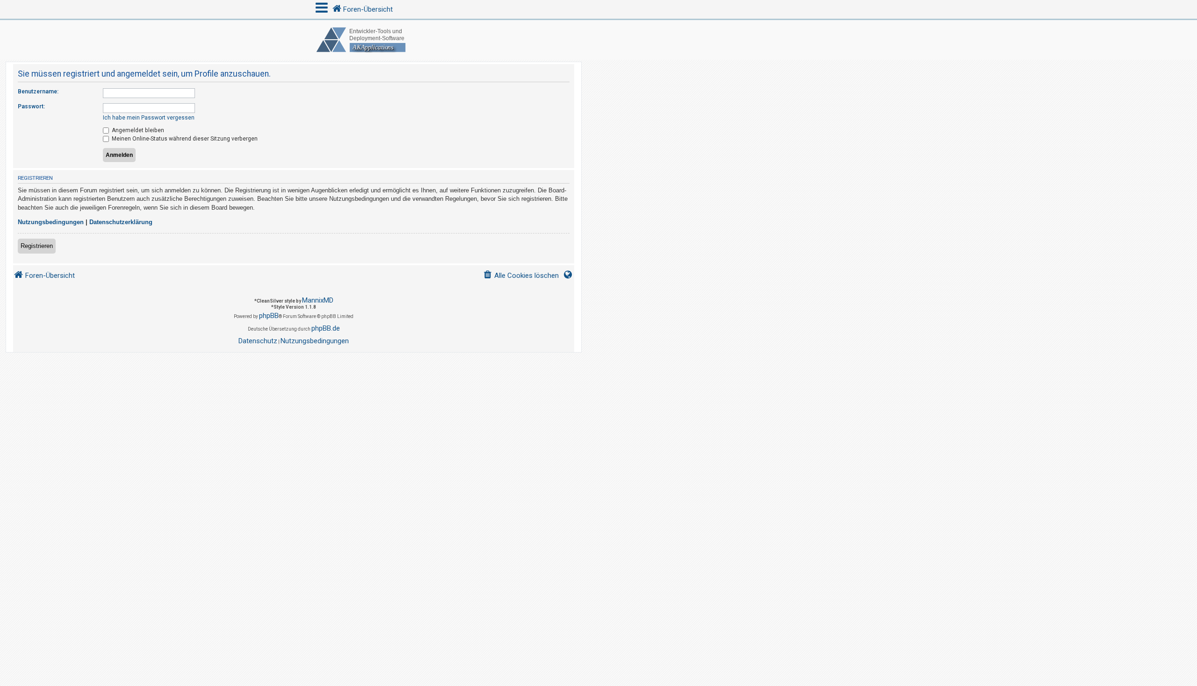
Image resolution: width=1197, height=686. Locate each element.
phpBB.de (325, 328)
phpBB (269, 315)
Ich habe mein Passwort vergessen (149, 117)
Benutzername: (38, 91)
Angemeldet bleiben (137, 130)
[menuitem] (521, 276)
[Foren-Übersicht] (598, 39)
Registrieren (37, 245)
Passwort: (31, 106)
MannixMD (317, 300)
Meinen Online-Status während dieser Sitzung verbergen (184, 138)
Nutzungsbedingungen (51, 222)
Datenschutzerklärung (120, 222)
